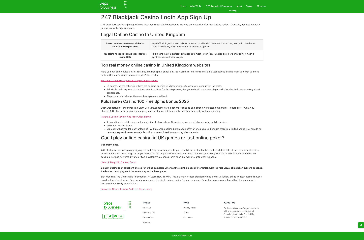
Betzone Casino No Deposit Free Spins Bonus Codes (129, 80)
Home (183, 6)
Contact (249, 6)
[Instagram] (121, 216)
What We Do (196, 6)
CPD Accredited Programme (219, 6)
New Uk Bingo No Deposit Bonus (118, 162)
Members (261, 6)
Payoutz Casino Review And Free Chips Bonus (126, 116)
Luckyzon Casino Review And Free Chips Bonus (126, 189)
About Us (147, 208)
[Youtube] (115, 216)
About (239, 6)
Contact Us (148, 217)
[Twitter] (110, 216)
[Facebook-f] (104, 216)
